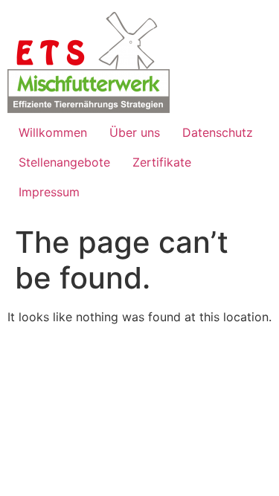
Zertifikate (161, 162)
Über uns (134, 132)
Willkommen (53, 132)
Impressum (49, 191)
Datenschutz (217, 132)
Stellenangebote (64, 162)
